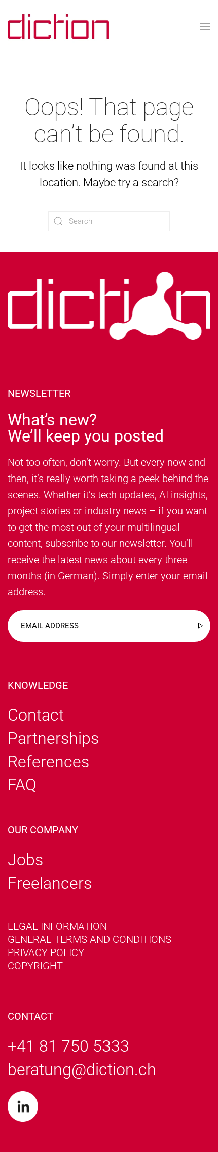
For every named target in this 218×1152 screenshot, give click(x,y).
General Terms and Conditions (89, 939)
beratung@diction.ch (82, 1069)
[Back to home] (58, 26)
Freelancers (50, 883)
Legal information (57, 926)
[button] (205, 26)
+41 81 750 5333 (68, 1046)
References (48, 761)
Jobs (25, 859)
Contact (36, 715)
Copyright (35, 966)
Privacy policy (46, 952)
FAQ (22, 785)
